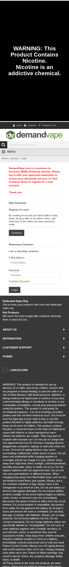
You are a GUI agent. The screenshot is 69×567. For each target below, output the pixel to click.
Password (14, 270)
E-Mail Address (16, 257)
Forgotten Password (19, 281)
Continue (17, 232)
